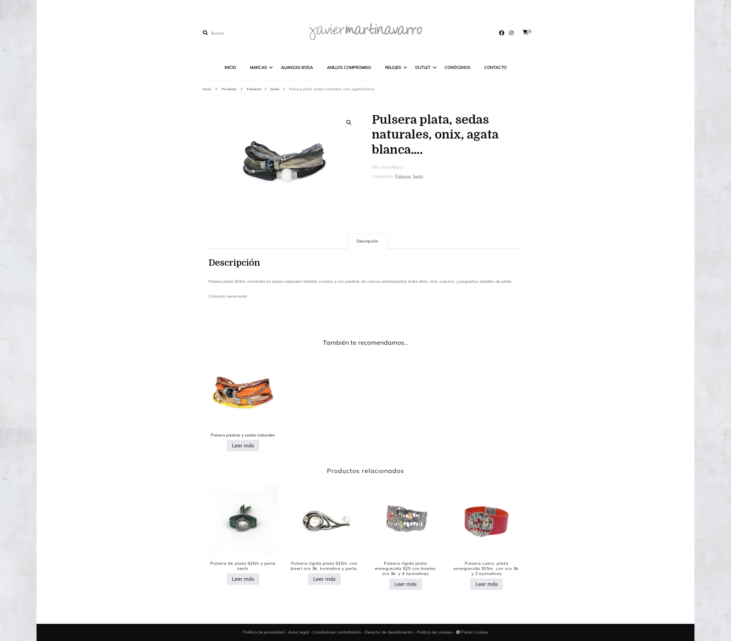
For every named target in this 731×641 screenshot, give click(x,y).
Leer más (243, 445)
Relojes (393, 67)
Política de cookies (435, 632)
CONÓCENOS (457, 67)
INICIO (230, 67)
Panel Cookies (474, 632)
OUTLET (423, 67)
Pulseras (403, 176)
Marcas (258, 67)
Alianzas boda (297, 67)
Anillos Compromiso (349, 67)
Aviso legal (299, 632)
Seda (418, 176)
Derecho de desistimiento (389, 632)
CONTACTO (495, 67)
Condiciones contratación (337, 632)
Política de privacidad (263, 632)
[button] (349, 122)
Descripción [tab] (367, 241)
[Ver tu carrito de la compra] (525, 32)
